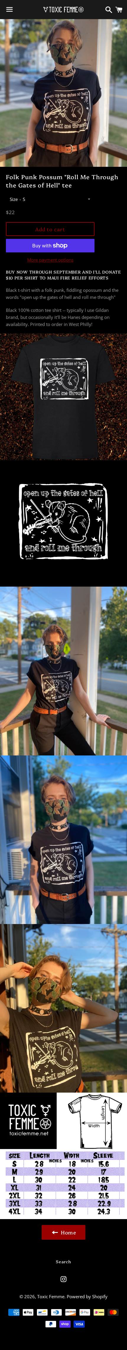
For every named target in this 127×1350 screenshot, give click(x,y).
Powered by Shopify (87, 1296)
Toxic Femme (50, 1296)
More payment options (50, 260)
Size (14, 199)
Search (63, 1261)
